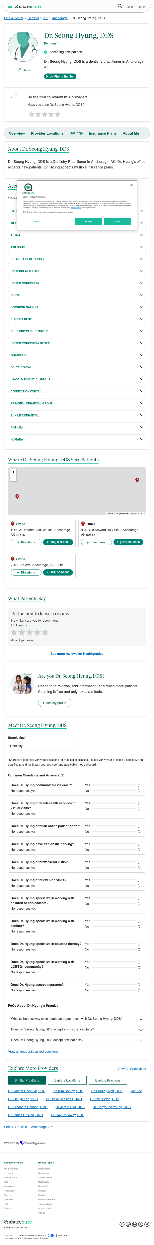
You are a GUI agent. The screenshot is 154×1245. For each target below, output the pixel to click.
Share (26, 70)
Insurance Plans (103, 133)
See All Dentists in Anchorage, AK (28, 1126)
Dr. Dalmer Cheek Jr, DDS (26, 1091)
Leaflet (110, 513)
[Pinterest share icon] (147, 1225)
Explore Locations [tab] (67, 1080)
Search (120, 6)
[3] (44, 113)
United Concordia (25, 283)
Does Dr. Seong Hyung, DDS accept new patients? (47, 1039)
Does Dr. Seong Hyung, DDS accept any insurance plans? (52, 1029)
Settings (36, 222)
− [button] (13, 478)
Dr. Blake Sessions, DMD (64, 1099)
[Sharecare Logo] (28, 6)
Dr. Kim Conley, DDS (68, 1091)
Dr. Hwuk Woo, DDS (104, 1099)
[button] (61, 775)
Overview (17, 133)
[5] (57, 113)
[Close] (131, 184)
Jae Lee (136, 1091)
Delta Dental (21, 367)
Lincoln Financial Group (30, 379)
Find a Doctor (13, 18)
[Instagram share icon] (128, 1225)
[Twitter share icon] (141, 1225)
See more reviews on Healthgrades (77, 653)
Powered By (11, 1143)
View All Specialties (132, 1068)
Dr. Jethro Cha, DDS (70, 1107)
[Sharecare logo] (48, 1222)
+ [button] (13, 472)
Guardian (18, 355)
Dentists (33, 18)
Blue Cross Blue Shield (29, 331)
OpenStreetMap (125, 513)
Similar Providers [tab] (27, 1080)
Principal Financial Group (32, 403)
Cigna (15, 295)
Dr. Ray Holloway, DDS (67, 1115)
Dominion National (25, 307)
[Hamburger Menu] (11, 6)
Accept (117, 222)
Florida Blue (21, 319)
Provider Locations (47, 133)
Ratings (76, 133)
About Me (131, 133)
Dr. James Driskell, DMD (25, 1115)
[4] (51, 113)
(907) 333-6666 (59, 542)
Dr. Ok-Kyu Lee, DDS (23, 1099)
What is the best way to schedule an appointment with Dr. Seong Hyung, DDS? (67, 1018)
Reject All (88, 222)
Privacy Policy (76, 208)
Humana (17, 439)
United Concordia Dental (31, 343)
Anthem (17, 427)
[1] (30, 113)
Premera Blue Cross (27, 259)
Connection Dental (26, 391)
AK (45, 18)
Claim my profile (54, 703)
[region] (77, 205)
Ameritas (18, 247)
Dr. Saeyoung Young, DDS (112, 1107)
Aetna (15, 235)
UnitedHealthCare (25, 271)
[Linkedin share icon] (134, 1225)
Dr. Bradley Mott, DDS (107, 1091)
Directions (27, 542)
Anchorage (60, 18)
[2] (37, 113)
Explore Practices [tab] (107, 1080)
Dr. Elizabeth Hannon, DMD (28, 1107)
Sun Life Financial (25, 415)
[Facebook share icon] (122, 1225)
